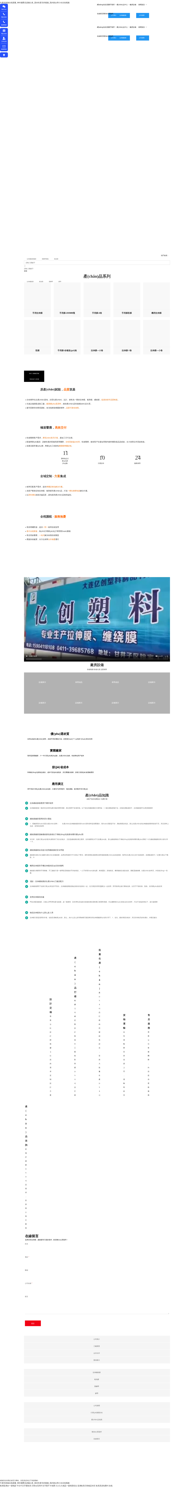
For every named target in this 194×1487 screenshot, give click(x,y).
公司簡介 (97, 1339)
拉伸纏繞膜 (123, 15)
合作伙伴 (97, 1353)
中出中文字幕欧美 (24, 1485)
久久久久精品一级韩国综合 (66, 1485)
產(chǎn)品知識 (96, 1419)
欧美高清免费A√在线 (104, 1485)
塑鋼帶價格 (45, 259)
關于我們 (111, 4)
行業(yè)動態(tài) (97, 1412)
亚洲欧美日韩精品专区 (86, 1485)
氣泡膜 (56, 259)
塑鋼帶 (51, 281)
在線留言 (100, 13)
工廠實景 (97, 1346)
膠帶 (59, 281)
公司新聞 (141, 15)
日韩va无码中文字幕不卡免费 (43, 1485)
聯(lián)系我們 (108, 13)
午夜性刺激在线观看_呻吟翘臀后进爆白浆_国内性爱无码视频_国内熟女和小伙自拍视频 (34, 1483)
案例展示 (97, 1360)
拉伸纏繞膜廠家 (31, 259)
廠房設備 (133, 4)
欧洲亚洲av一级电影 (8, 1485)
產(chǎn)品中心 (122, 4)
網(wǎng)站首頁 (102, 4)
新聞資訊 (141, 4)
